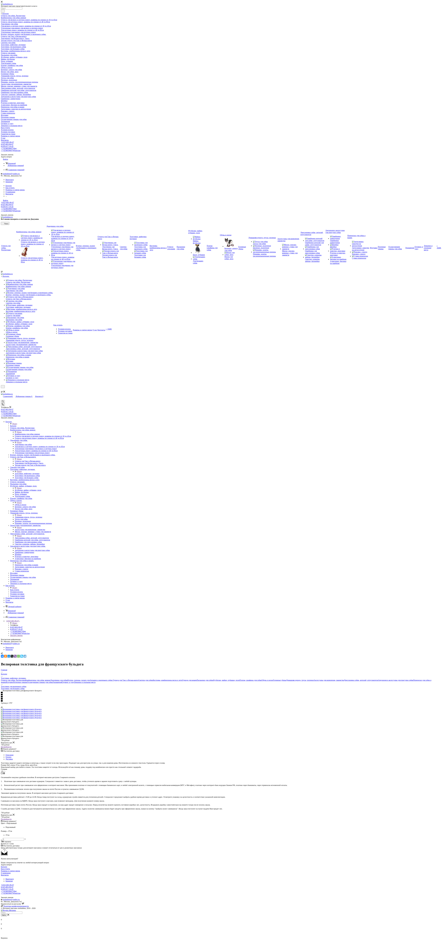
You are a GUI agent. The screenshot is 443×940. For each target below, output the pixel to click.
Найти (4, 915)
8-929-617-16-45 (7, 146)
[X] (12, 656)
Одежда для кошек (189, 680)
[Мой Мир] (8, 656)
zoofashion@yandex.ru (11, 174)
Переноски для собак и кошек (26, 565)
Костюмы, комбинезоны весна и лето (167, 680)
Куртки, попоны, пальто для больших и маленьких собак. (90, 680)
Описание (9, 755)
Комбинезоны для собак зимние (27, 434)
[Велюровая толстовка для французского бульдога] (21, 709)
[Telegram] (25, 656)
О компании (6, 873)
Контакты (5, 875)
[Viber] (15, 656)
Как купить (14, 590)
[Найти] (3, 11)
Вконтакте (10, 180)
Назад (14, 424)
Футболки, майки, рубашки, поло (28, 490)
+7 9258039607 (9, 148)
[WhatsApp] (18, 656)
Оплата (8, 757)
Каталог (13, 426)
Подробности (6, 747)
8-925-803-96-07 (7, 142)
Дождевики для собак (23, 444)
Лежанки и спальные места (85, 682)
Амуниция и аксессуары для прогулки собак (32, 550)
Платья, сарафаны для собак (250, 680)
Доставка (9, 759)
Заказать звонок (16, 635)
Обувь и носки (20, 505)
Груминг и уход (68, 682)
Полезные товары (20, 682)
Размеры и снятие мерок (10, 871)
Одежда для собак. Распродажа (13, 680)
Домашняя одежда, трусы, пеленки (28, 517)
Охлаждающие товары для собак (40, 682)
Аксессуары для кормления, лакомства (30, 530)
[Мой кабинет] (2, 390)
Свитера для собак (145, 680)
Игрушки (9, 682)
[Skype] (21, 656)
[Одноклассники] (5, 656)
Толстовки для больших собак (13, 688)
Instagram (9, 182)
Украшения (57, 682)
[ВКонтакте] (2, 656)
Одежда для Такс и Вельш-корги (27, 461)
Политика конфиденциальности (16, 906)
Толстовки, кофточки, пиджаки (27, 473)
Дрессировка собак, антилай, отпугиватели (32, 538)
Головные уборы (279, 680)
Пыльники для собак (205, 680)
